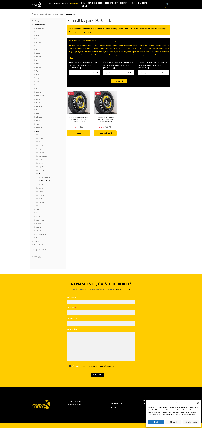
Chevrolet (39, 39)
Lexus (38, 99)
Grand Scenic (43, 156)
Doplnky (123, 3)
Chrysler (39, 42)
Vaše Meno (71, 297)
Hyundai (39, 71)
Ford (37, 64)
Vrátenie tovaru (72, 408)
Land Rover (40, 96)
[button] (198, 403)
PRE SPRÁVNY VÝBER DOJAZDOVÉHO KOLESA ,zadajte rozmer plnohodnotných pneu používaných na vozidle (102, 41)
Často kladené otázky (74, 405)
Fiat (37, 60)
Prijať (156, 422)
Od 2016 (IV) (45, 184)
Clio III (41, 142)
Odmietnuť (173, 422)
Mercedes (39, 106)
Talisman (42, 195)
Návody (36, 257)
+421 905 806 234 (122, 289)
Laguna (41, 167)
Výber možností (78, 133)
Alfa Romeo (40, 28)
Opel (37, 124)
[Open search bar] (168, 2)
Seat (37, 209)
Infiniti (38, 74)
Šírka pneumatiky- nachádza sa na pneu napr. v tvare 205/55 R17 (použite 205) (83, 65)
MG (37, 110)
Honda (38, 67)
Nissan (38, 120)
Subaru (38, 223)
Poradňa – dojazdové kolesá (141, 3)
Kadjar (41, 159)
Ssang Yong (40, 220)
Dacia (38, 53)
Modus (41, 188)
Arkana (41, 135)
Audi (37, 32)
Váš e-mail (71, 308)
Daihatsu (39, 56)
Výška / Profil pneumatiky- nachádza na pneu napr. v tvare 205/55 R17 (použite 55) (118, 65)
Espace (41, 149)
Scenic (41, 192)
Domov (36, 14)
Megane (61, 14)
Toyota (38, 231)
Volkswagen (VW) (42, 234)
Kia (37, 88)
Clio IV (41, 145)
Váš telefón (72, 319)
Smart (38, 216)
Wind (40, 206)
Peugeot (39, 128)
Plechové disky (111, 3)
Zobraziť (119, 81)
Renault (55, 14)
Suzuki (38, 227)
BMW (37, 35)
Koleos (41, 163)
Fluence (41, 152)
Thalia (41, 199)
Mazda (38, 103)
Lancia (38, 92)
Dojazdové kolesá (95, 3)
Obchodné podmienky (74, 401)
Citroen (38, 46)
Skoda (38, 213)
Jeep (37, 81)
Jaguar (38, 78)
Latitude (41, 170)
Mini (37, 113)
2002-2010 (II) (45, 177)
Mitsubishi (39, 117)
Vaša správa (72, 329)
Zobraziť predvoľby (190, 422)
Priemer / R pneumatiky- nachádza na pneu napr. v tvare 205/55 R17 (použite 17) (153, 65)
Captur (41, 138)
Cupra (38, 49)
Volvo (38, 238)
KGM (37, 85)
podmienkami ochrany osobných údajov (97, 366)
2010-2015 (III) (45, 181)
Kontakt (84, 6)
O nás (83, 3)
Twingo (41, 202)
